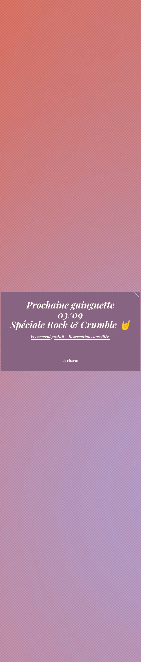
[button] (137, 294)
